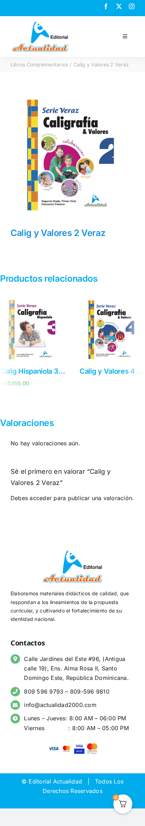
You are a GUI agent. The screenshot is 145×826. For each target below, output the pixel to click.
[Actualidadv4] (40, 22)
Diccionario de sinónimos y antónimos (71, 371)
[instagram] (131, 6)
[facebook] (106, 6)
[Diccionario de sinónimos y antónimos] (42, 300)
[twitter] (119, 6)
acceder (41, 497)
